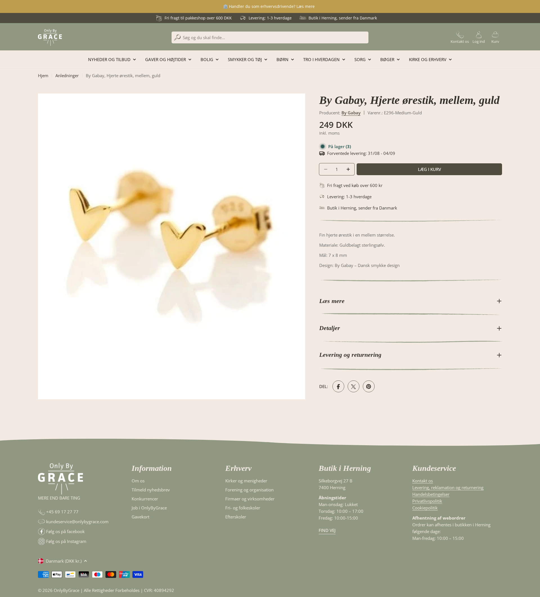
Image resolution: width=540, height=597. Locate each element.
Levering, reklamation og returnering (447, 487)
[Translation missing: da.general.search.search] (177, 37)
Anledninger (67, 75)
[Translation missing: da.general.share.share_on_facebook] (338, 387)
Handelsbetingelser (430, 494)
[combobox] (270, 37)
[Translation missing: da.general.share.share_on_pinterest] (369, 387)
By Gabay (351, 112)
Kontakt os (422, 481)
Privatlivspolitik (427, 501)
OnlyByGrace (66, 590)
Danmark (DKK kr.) (64, 561)
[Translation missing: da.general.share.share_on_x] (353, 387)
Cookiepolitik (425, 508)
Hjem (43, 75)
